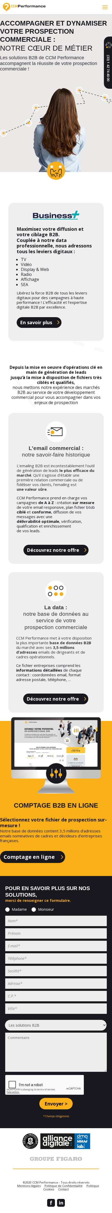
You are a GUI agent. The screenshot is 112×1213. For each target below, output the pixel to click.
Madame (19, 909)
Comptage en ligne (29, 856)
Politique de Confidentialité (64, 1186)
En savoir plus (36, 322)
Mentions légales (29, 1186)
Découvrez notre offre (53, 550)
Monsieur (46, 909)
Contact (63, 1189)
